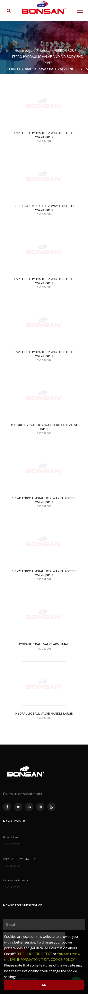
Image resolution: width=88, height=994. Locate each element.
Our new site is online (15, 880)
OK (44, 985)
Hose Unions (10, 837)
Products (43, 50)
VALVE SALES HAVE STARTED (19, 859)
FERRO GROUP (65, 50)
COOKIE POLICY (63, 959)
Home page (24, 50)
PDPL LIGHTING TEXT (35, 954)
